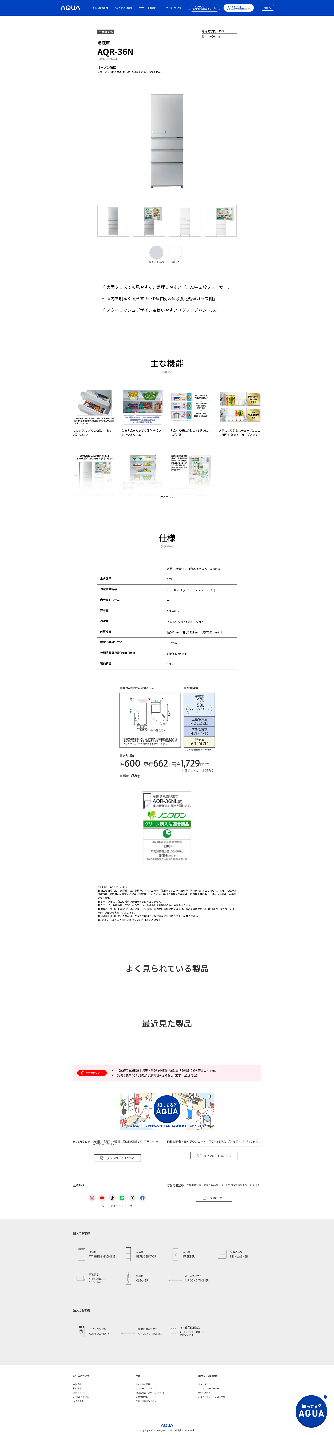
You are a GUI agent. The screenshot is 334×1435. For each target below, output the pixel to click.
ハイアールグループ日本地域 (211, 1396)
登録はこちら (217, 1198)
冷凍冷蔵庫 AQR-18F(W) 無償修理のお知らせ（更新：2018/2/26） (158, 1075)
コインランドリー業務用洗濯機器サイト (203, 7)
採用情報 (77, 1388)
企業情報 (77, 1384)
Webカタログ (79, 1392)
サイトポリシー (205, 1384)
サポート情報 (147, 8)
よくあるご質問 (143, 1384)
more (164, 496)
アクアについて (172, 8)
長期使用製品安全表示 (146, 1400)
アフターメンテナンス (146, 1388)
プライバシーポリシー (208, 1388)
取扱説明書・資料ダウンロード (150, 1392)
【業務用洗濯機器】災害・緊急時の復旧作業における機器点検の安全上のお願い (167, 1070)
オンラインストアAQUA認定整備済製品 (237, 7)
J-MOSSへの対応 (81, 1396)
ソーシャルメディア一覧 (117, 1205)
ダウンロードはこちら (121, 1158)
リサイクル (78, 1400)
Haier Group (204, 1392)
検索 (266, 8)
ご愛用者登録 (142, 1396)
